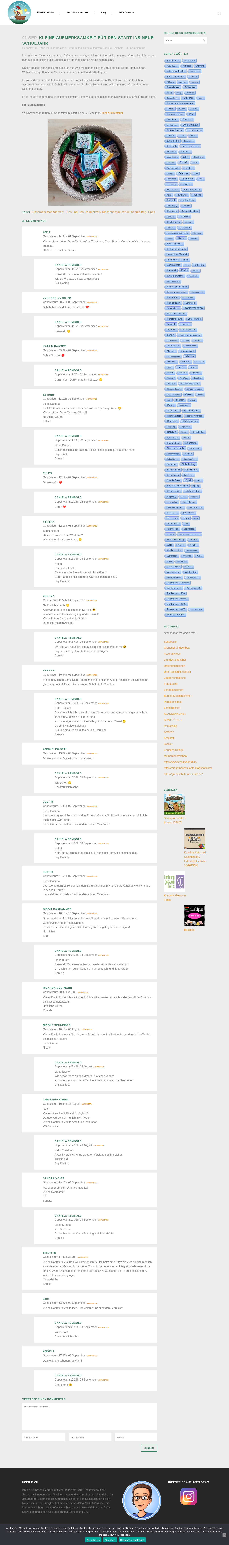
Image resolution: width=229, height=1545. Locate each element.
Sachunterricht (175, 448)
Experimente (199, 157)
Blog (169, 92)
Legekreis (185, 324)
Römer (187, 437)
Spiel (188, 480)
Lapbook (171, 324)
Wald (169, 545)
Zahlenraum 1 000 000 (178, 582)
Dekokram (172, 119)
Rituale (184, 432)
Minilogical (200, 362)
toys (196, 518)
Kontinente (190, 303)
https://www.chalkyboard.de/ (180, 762)
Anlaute (193, 77)
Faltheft (183, 162)
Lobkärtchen (172, 340)
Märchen (196, 373)
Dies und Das (75, 212)
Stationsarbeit (193, 491)
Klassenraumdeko (176, 292)
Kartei (184, 270)
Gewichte (170, 216)
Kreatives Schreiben (176, 313)
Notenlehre (197, 378)
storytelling (171, 496)
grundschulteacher (175, 659)
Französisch (172, 189)
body (179, 93)
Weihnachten (174, 550)
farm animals (173, 168)
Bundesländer (172, 98)
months (181, 367)
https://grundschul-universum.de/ (183, 774)
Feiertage (183, 173)
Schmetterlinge (173, 454)
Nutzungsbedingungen (190, 383)
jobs (187, 265)
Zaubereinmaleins (175, 677)
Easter (193, 136)
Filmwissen (171, 179)
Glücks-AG (185, 216)
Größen (170, 227)
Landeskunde (194, 319)
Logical (186, 340)
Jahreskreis (59, 48)
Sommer (188, 475)
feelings (170, 173)
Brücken (190, 93)
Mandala (171, 351)
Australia (182, 82)
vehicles (170, 534)
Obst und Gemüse (174, 389)
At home (170, 82)
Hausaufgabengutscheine (177, 233)
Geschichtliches (190, 211)
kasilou (168, 744)
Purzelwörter (173, 410)
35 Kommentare (135, 48)
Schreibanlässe (190, 459)
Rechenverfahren (194, 416)
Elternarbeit (188, 141)
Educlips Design (174, 750)
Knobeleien (172, 297)
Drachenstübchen (174, 665)
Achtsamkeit (190, 61)
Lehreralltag (75, 48)
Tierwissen (172, 518)
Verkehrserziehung (175, 539)
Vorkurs (193, 539)
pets (169, 400)
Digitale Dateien (174, 130)
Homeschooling (174, 243)
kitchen (196, 270)
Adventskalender (176, 71)
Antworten (92, 237)
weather (193, 545)
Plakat (170, 405)
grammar (188, 222)
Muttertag (183, 373)
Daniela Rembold (112, 48)
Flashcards (187, 178)
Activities (187, 66)
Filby (195, 173)
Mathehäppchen (173, 356)
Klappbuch (193, 276)
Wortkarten (191, 572)
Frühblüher (182, 195)
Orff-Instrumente (173, 394)
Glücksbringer (173, 222)
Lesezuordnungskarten (190, 335)
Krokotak (169, 738)
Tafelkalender (189, 502)
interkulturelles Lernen (177, 259)
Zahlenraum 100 (176, 593)
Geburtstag (172, 205)
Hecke (170, 238)
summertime (172, 502)
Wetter (199, 556)
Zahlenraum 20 (194, 588)
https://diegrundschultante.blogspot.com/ (188, 768)
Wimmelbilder (173, 567)
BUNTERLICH (173, 720)
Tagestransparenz (175, 507)
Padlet (200, 394)
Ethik (185, 156)
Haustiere (197, 233)
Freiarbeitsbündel (192, 189)
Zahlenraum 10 (174, 588)
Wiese (169, 561)
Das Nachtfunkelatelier (177, 671)
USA (186, 524)
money (169, 367)
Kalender (199, 265)
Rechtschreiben (190, 421)
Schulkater (170, 641)
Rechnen (172, 421)
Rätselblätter (198, 432)
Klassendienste (173, 281)
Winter (188, 566)
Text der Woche (195, 507)
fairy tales (171, 162)
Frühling (197, 194)
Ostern (188, 394)
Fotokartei (186, 184)
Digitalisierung (195, 130)
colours (194, 108)
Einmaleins (173, 140)
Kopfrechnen (173, 308)
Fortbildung (171, 184)
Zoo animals (196, 609)
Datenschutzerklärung (132, 1540)
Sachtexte (190, 443)
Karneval (171, 270)
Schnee (188, 454)
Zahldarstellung (193, 577)
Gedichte (186, 206)
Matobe (190, 356)
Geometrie (172, 211)
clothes (170, 109)
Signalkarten (191, 470)
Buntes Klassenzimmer (177, 695)
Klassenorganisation (116, 212)
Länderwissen (190, 346)
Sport (198, 480)
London (197, 340)
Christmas (188, 98)
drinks (182, 136)
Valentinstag (172, 529)
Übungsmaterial (175, 614)
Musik (170, 372)
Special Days (173, 480)
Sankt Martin (195, 448)
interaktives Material (177, 254)
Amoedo (169, 732)
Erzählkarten (172, 157)
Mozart (193, 367)
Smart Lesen (173, 475)
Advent (200, 65)
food (201, 179)
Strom (183, 497)
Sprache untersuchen (177, 485)
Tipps (151, 212)
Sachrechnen (173, 443)
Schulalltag (90, 48)
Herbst (181, 238)
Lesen (170, 334)
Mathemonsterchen (175, 756)
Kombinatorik (188, 297)
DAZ (191, 114)
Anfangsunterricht (175, 76)
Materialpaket (187, 351)
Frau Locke (170, 683)
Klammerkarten (175, 276)
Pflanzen (180, 400)
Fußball (171, 200)
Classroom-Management (48, 212)
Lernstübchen (172, 707)
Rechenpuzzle (174, 416)
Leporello (171, 329)
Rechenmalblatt (191, 410)
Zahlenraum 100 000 (177, 598)
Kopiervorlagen (193, 308)
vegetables (189, 529)
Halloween (185, 227)
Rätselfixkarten (173, 437)
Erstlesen (185, 151)
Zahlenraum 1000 (176, 604)
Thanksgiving (172, 513)
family (195, 162)
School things (172, 459)
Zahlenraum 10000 (176, 609)
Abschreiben (173, 60)
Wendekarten (192, 550)
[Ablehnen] (224, 1535)
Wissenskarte (173, 572)
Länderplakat (173, 346)
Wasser (181, 545)
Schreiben (172, 464)
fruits (169, 195)
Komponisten (173, 303)
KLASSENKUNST (175, 713)
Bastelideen (173, 87)
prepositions (184, 405)
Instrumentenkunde (176, 249)
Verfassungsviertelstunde (189, 534)
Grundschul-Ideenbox (177, 647)
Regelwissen (185, 427)
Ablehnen (110, 1540)
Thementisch (189, 513)
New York (184, 378)
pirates (192, 400)
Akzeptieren (93, 1540)
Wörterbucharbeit (174, 577)
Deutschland (172, 125)
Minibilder (171, 362)
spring (196, 486)
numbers (171, 383)
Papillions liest (172, 701)
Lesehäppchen (188, 329)
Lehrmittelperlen (173, 689)
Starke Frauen (173, 491)
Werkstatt (187, 556)
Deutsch (187, 119)
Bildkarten (190, 87)
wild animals (182, 561)
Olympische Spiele (194, 389)
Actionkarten (172, 66)
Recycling (171, 427)
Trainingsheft (173, 523)
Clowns (182, 109)
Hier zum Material (112, 113)
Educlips (189, 929)
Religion (171, 432)
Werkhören (172, 556)
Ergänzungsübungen (190, 146)
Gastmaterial (187, 200)
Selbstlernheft (173, 470)
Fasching (188, 168)
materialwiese (172, 653)
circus (201, 98)
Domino (170, 135)
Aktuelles (194, 71)
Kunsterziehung (174, 319)
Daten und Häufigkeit (175, 114)
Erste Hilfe (171, 152)
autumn (195, 82)
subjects (194, 497)
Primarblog (170, 726)
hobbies (194, 238)
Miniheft (186, 361)
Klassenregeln (197, 292)
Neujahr (171, 378)
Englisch (172, 146)
